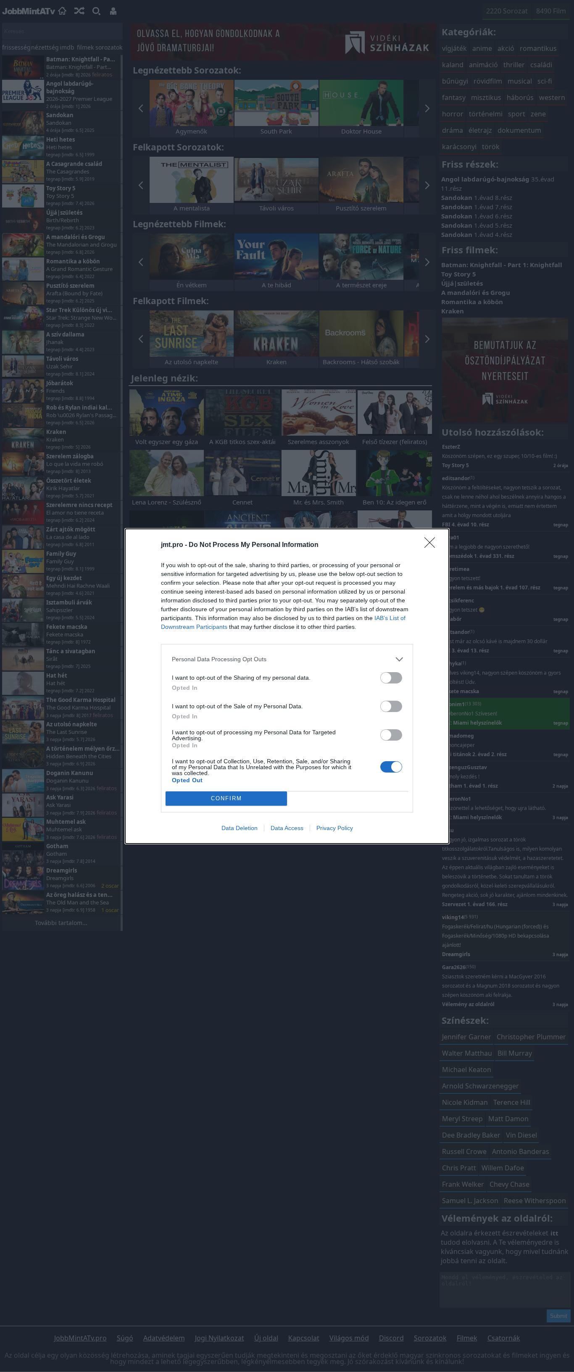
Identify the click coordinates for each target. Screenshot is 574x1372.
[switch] (391, 677)
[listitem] (287, 659)
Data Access (287, 828)
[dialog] (287, 686)
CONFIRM (226, 798)
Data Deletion (239, 828)
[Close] (432, 545)
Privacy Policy (334, 828)
